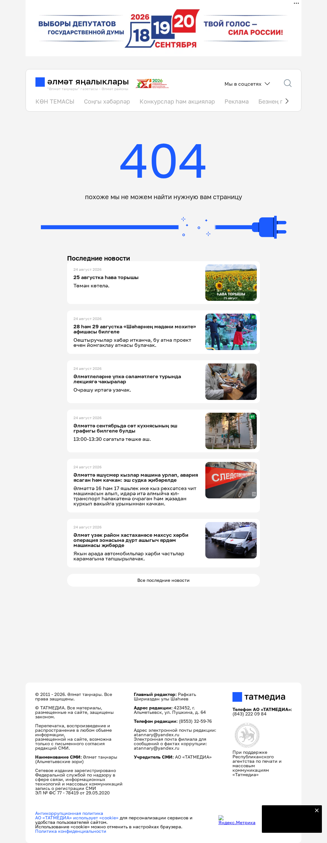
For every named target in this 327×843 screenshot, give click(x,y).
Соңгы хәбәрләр (107, 101)
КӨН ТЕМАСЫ (54, 101)
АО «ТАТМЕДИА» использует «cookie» (76, 817)
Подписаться (288, 824)
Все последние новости (163, 580)
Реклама (236, 101)
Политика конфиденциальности (70, 831)
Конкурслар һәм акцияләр (177, 101)
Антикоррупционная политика (69, 813)
